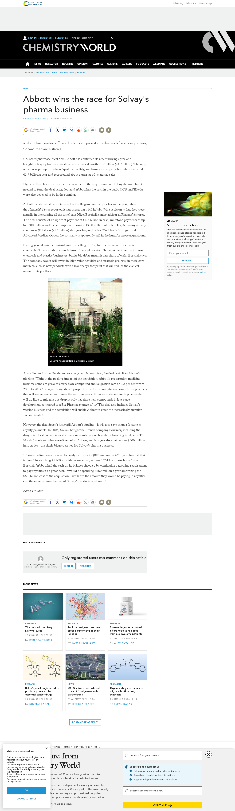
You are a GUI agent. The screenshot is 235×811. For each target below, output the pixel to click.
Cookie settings (27, 799)
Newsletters (42, 72)
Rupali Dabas (123, 704)
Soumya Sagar (39, 704)
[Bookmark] (109, 130)
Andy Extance (124, 643)
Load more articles (85, 722)
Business (115, 623)
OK (26, 790)
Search (112, 38)
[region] (27, 776)
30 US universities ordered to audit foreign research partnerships (84, 691)
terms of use (176, 269)
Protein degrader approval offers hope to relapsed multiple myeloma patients (126, 630)
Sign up (186, 260)
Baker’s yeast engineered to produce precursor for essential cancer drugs (42, 691)
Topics (56, 747)
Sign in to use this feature (132, 122)
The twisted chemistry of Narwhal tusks (40, 629)
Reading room (67, 72)
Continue (160, 805)
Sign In (32, 38)
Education (191, 3)
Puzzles (81, 72)
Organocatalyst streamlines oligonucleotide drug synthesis (126, 691)
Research (30, 623)
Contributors (82, 747)
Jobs (54, 72)
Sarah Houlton (37, 118)
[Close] (46, 748)
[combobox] (92, 38)
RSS (95, 747)
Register (46, 38)
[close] (147, 122)
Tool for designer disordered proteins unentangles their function (85, 630)
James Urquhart (83, 643)
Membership (205, 3)
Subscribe (61, 38)
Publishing (178, 3)
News (26, 88)
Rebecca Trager (40, 640)
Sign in (68, 566)
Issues (67, 747)
